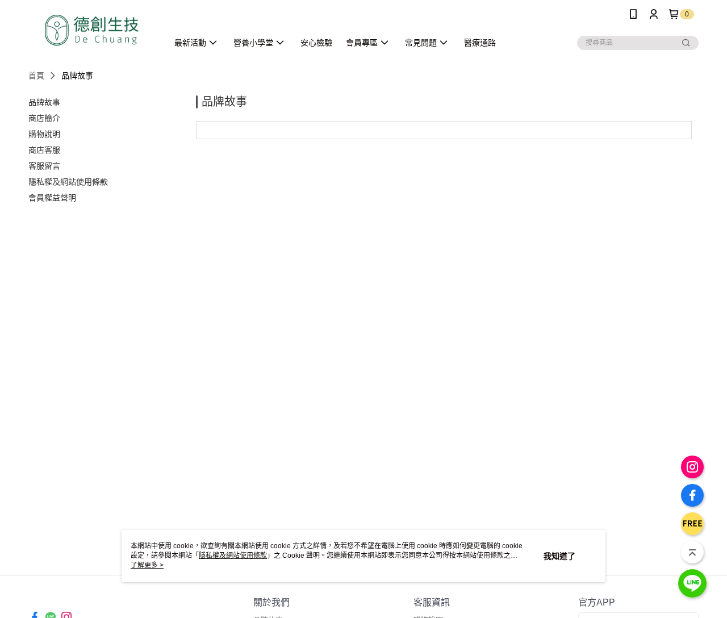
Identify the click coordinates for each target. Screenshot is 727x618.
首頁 (36, 75)
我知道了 (559, 556)
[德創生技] (91, 29)
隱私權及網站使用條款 (233, 555)
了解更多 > (147, 565)
